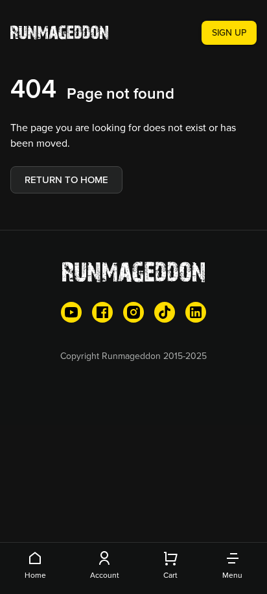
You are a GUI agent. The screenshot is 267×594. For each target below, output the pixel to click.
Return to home (66, 179)
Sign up (229, 32)
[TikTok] (164, 312)
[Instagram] (133, 312)
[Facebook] (102, 312)
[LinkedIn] (195, 312)
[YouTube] (71, 312)
